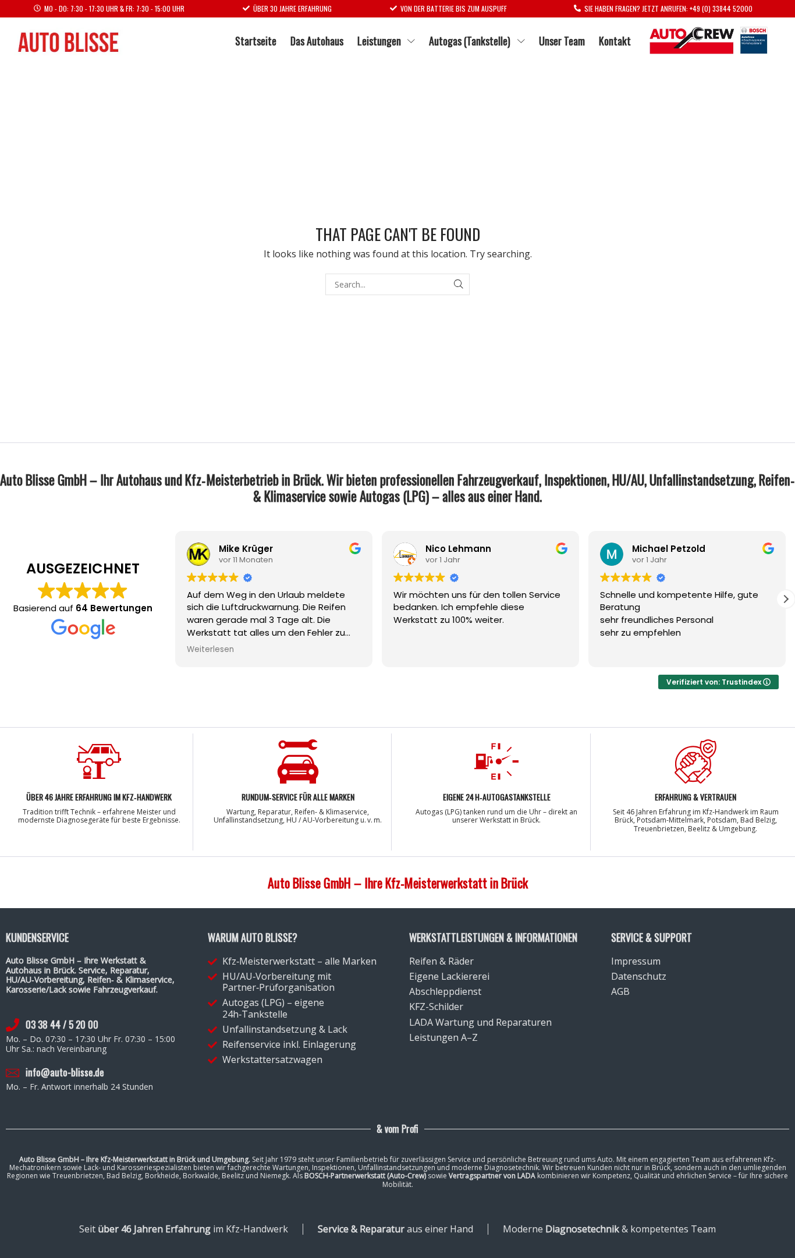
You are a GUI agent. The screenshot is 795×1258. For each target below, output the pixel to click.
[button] (785, 599)
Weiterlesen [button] (210, 649)
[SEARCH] (459, 284)
